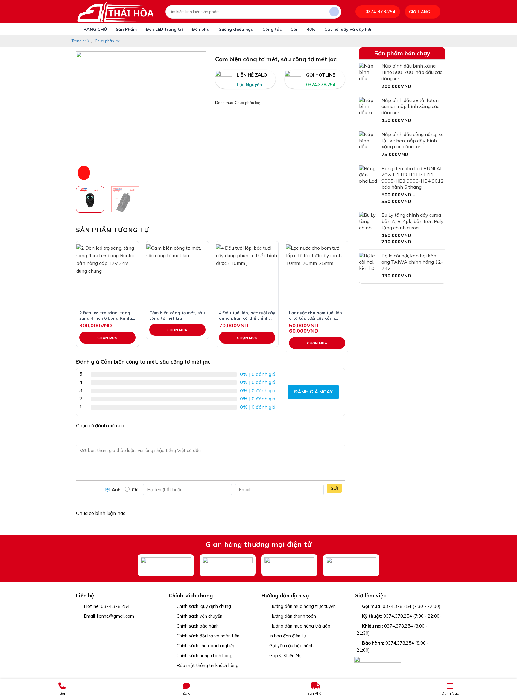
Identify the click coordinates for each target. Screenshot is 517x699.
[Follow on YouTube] (118, 626)
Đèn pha (200, 29)
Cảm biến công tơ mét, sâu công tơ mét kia (177, 315)
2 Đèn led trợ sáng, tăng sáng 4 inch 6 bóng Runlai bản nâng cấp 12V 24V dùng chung (106, 315)
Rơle (310, 29)
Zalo (187, 693)
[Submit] (334, 12)
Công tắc (272, 29)
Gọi (62, 693)
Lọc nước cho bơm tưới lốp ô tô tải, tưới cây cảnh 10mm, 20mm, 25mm (315, 315)
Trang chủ (80, 41)
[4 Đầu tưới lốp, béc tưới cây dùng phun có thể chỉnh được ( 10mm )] (247, 275)
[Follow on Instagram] (87, 626)
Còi (294, 29)
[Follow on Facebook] (79, 626)
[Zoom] (84, 173)
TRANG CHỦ (93, 29)
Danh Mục (450, 693)
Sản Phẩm (126, 29)
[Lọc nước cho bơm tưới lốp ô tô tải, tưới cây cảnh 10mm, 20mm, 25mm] (317, 275)
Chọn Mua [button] (247, 337)
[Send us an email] (103, 626)
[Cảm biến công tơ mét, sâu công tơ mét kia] (177, 275)
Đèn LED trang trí (164, 29)
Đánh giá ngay (313, 392)
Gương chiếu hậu (235, 29)
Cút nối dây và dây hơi (347, 29)
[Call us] (110, 626)
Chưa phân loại (108, 41)
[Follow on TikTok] (95, 626)
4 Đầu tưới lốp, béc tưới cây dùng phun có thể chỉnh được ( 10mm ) (247, 315)
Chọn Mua (107, 337)
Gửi (334, 488)
